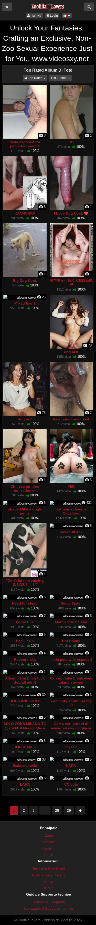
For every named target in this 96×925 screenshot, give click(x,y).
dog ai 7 (25, 419)
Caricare (49, 842)
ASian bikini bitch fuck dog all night (25, 680)
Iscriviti (36, 15)
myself (71, 747)
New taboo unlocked (71, 419)
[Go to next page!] (80, 810)
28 (57, 810)
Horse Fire (25, 622)
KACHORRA (25, 213)
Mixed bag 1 (25, 303)
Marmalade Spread (71, 622)
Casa (49, 835)
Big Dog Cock (25, 280)
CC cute (71, 784)
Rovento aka (25, 659)
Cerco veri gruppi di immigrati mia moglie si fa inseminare (71, 728)
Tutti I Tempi (61, 78)
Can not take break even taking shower (71, 680)
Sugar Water (71, 603)
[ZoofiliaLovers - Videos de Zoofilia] (47, 6)
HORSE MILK (25, 747)
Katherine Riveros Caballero (71, 511)
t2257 (48, 888)
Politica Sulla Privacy (48, 875)
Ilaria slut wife (25, 766)
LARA (71, 766)
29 (69, 810)
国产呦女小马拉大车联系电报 (71, 282)
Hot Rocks (71, 641)
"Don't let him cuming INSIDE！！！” (25, 582)
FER (71, 486)
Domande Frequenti (49, 902)
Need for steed (25, 603)
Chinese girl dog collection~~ (24, 488)
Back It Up (25, 641)
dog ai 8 (71, 352)
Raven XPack (71, 532)
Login (53, 15)
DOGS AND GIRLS (24, 701)
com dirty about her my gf (71, 703)
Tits (71, 142)
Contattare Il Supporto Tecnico (48, 908)
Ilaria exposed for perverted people (25, 144)
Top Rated (37, 78)
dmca (48, 881)
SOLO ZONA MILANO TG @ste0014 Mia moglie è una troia (25, 728)
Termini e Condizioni (48, 869)
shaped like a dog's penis (25, 511)
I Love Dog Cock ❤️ (71, 213)
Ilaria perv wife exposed (71, 659)
